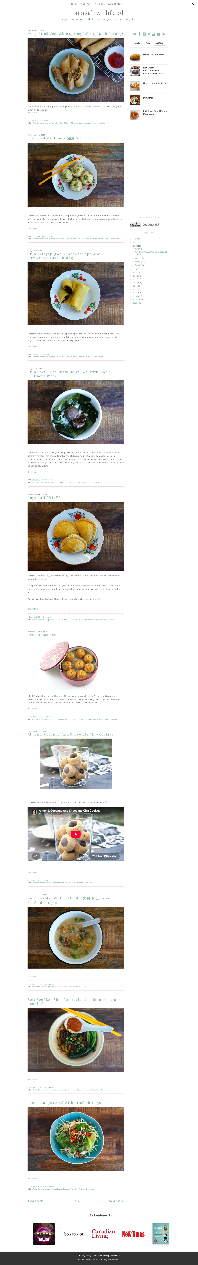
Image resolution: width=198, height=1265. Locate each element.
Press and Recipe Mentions (107, 1255)
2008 (135, 303)
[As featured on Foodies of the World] (161, 1234)
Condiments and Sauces (94, 239)
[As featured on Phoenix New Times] (133, 1234)
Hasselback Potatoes (153, 54)
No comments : (45, 120)
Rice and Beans (63, 986)
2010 (135, 296)
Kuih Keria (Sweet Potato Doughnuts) (155, 112)
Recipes (86, 4)
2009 (135, 299)
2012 (135, 289)
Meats (106, 239)
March (137, 258)
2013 (135, 286)
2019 (135, 246)
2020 (135, 242)
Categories (115, 4)
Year (148, 43)
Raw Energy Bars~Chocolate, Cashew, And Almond (153, 70)
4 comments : (48, 880)
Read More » (34, 609)
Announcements (39, 619)
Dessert (81, 357)
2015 (135, 279)
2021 (135, 239)
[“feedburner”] (163, 34)
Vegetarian (93, 123)
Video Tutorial (103, 123)
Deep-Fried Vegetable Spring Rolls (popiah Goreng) (75, 33)
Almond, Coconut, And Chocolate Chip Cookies (70, 734)
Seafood (72, 986)
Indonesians (78, 482)
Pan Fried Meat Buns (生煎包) (54, 138)
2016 (135, 276)
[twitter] (134, 34)
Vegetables (84, 123)
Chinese (67, 123)
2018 (135, 269)
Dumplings (148, 98)
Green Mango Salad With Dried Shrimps (64, 1103)
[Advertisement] (149, 168)
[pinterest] (149, 34)
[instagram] (144, 34)
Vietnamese (89, 1189)
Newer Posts (36, 1201)
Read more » (32, 112)
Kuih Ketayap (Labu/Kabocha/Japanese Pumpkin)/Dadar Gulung (64, 256)
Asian (53, 123)
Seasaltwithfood (99, 12)
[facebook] (139, 34)
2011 (134, 293)
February (138, 261)
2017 (135, 272)
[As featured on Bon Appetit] (73, 1234)
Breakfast (59, 123)
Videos (99, 4)
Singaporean (98, 619)
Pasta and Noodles (84, 1090)
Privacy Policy (84, 1255)
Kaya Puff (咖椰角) (44, 498)
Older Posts (116, 1201)
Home (73, 4)
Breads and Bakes (62, 239)
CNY (79, 719)
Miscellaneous (102, 719)
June (137, 249)
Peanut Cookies (42, 635)
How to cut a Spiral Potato (155, 83)
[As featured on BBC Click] (44, 1234)
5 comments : (48, 716)
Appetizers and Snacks (41, 123)
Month (137, 43)
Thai (71, 1189)
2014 (135, 282)
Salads (59, 1189)
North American (77, 883)
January (138, 265)
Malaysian (75, 123)
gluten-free (68, 482)
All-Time (159, 43)
